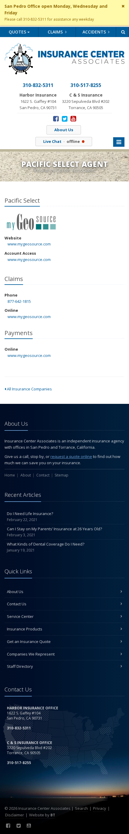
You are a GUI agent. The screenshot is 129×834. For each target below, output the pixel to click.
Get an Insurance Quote (29, 641)
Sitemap (61, 475)
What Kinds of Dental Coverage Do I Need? (45, 547)
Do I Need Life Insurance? (30, 516)
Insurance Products (24, 629)
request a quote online (71, 456)
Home (9, 475)
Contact (43, 475)
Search (81, 808)
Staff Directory (20, 666)
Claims (56, 32)
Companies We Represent (31, 654)
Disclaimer (14, 815)
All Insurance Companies (29, 389)
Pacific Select (31, 222)
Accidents (94, 32)
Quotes (18, 32)
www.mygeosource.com (29, 244)
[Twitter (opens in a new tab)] (65, 118)
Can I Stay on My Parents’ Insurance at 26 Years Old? (54, 531)
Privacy (99, 808)
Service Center (20, 616)
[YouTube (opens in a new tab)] (73, 118)
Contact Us (16, 604)
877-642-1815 (19, 301)
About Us (63, 129)
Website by (42, 815)
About (25, 475)
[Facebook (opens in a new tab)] (56, 118)
